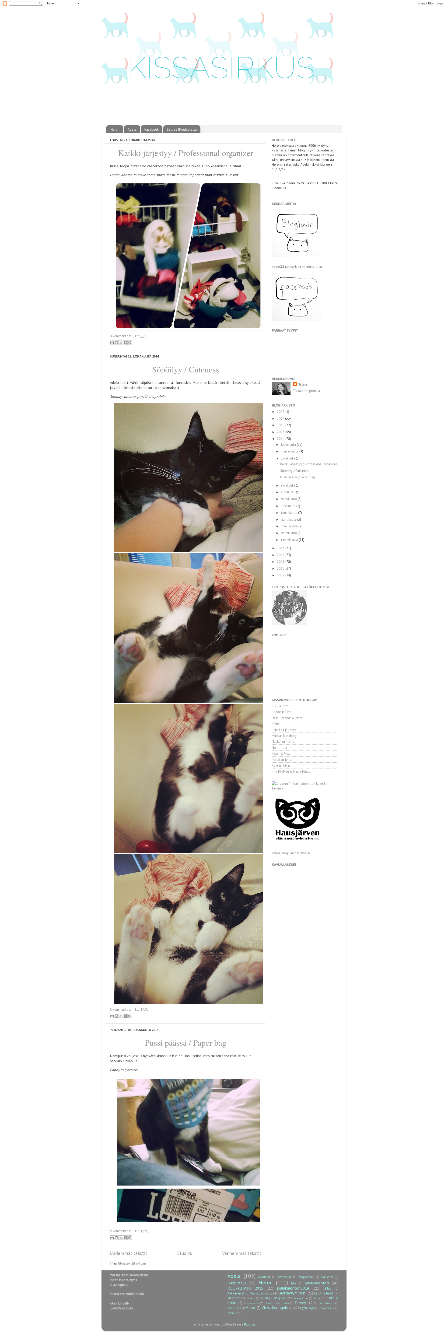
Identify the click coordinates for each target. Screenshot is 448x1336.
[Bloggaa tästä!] (116, 342)
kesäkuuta (288, 506)
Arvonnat (264, 1277)
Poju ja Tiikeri (281, 765)
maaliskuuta (290, 526)
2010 (281, 568)
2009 (281, 575)
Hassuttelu (237, 1283)
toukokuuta (289, 512)
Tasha (285, 1303)
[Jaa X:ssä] (121, 342)
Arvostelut (284, 1277)
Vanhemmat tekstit (241, 1253)
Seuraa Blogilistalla (182, 129)
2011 (281, 561)
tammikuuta (290, 539)
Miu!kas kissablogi (284, 735)
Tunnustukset (325, 1303)
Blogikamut (306, 1277)
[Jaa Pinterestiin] (129, 342)
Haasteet (327, 1277)
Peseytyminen (299, 1298)
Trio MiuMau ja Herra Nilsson (292, 771)
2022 (281, 411)
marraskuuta (290, 451)
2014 (281, 438)
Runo (316, 1298)
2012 (281, 555)
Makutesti (234, 1298)
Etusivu (184, 1253)
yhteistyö (308, 1308)
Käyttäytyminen (291, 1293)
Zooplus (232, 1313)
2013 (281, 548)
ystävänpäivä (326, 1308)
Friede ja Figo (281, 712)
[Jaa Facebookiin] (125, 342)
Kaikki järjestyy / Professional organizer (185, 152)
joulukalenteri (317, 1283)
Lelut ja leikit (323, 1293)
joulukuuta (289, 444)
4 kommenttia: (121, 336)
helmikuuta (289, 533)
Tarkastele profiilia (306, 391)
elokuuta (287, 492)
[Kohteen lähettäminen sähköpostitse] (112, 342)
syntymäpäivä (251, 1303)
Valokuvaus (234, 1308)
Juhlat (327, 1288)
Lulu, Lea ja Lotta (284, 730)
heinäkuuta (289, 499)
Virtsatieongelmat (277, 1307)
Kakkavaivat (236, 1293)
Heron (115, 129)
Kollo (275, 724)
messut (250, 1298)
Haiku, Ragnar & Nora (287, 718)
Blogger (249, 1324)
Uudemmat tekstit (128, 1253)
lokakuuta (288, 458)
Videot (251, 1307)
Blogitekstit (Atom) (132, 1263)
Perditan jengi (282, 759)
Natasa (303, 384)
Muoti (264, 1298)
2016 (281, 425)
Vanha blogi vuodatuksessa (291, 853)
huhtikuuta (289, 519)
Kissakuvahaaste (261, 1293)
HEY (293, 1283)
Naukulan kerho (283, 741)
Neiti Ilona (279, 747)
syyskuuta (288, 485)
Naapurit (279, 1298)
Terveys (301, 1302)
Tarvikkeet (270, 1303)
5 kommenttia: (121, 1009)
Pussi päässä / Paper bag (185, 1042)
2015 (281, 432)
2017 (281, 418)
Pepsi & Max (281, 753)
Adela (132, 129)
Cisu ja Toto (280, 706)
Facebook (151, 129)
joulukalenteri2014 (293, 1288)
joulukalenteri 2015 (245, 1288)
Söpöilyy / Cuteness (185, 369)
